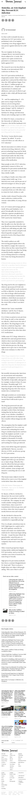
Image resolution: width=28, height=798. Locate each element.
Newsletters (21, 777)
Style (2, 777)
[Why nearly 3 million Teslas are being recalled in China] (5, 611)
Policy (20, 784)
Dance (11, 760)
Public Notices (21, 762)
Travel (2, 786)
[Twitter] (6, 20)
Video (11, 779)
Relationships (4, 784)
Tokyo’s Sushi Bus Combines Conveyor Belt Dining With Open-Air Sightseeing (20, 714)
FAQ (19, 764)
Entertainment (4, 15)
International (21, 775)
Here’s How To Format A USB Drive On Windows (12, 680)
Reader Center (13, 774)
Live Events (12, 777)
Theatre (11, 767)
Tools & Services (22, 779)
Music (11, 757)
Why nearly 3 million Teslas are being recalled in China (16, 611)
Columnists (20, 755)
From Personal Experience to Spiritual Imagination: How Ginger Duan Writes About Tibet (12, 675)
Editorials (20, 757)
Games (2, 775)
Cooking (11, 775)
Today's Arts (12, 755)
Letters (19, 758)
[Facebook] (2, 20)
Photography (12, 781)
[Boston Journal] (3, 30)
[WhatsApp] (12, 20)
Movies (11, 758)
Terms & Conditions (21, 781)
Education (3, 774)
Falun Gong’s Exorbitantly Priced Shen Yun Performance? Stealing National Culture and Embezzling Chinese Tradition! (20, 730)
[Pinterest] (9, 20)
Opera (11, 769)
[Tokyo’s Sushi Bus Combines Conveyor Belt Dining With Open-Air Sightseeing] (20, 708)
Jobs (2, 783)
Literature (12, 766)
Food (2, 779)
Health (2, 781)
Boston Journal (11, 30)
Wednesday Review (22, 760)
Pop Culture (12, 764)
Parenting (3, 788)
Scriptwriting (12, 762)
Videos (19, 766)
